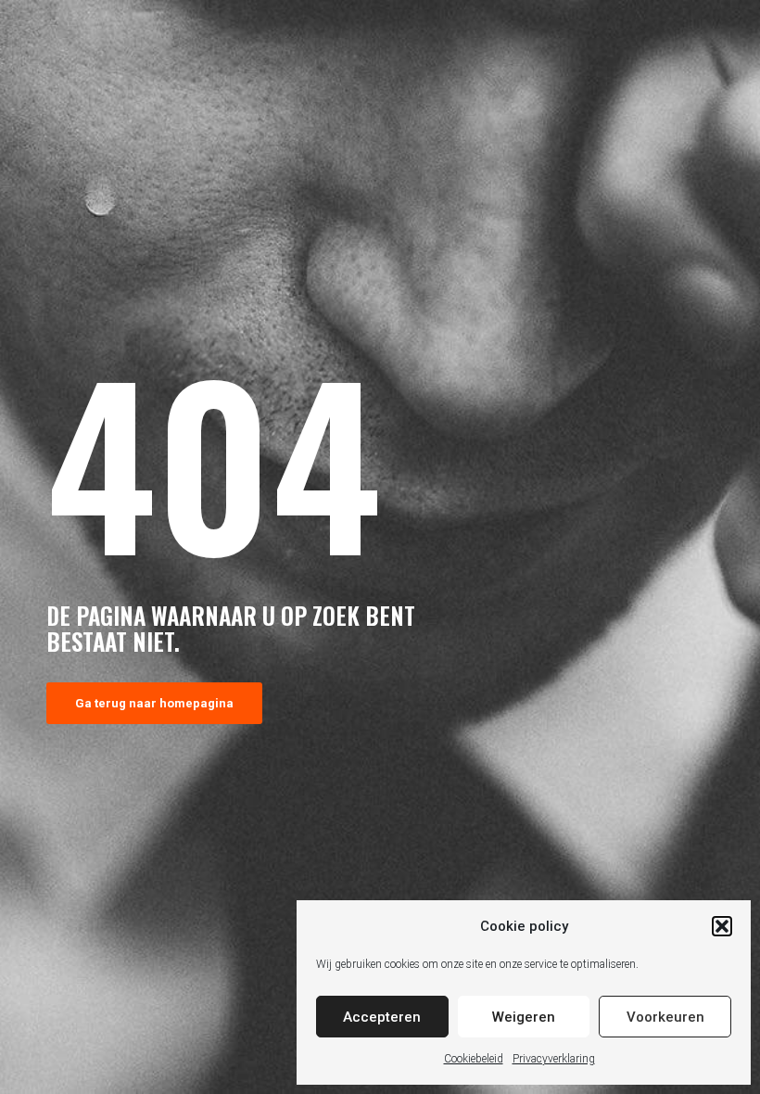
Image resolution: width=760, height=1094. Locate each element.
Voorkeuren (665, 1017)
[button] (722, 926)
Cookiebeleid (473, 1058)
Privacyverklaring (554, 1058)
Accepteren (382, 1017)
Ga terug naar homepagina (154, 703)
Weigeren (523, 1017)
